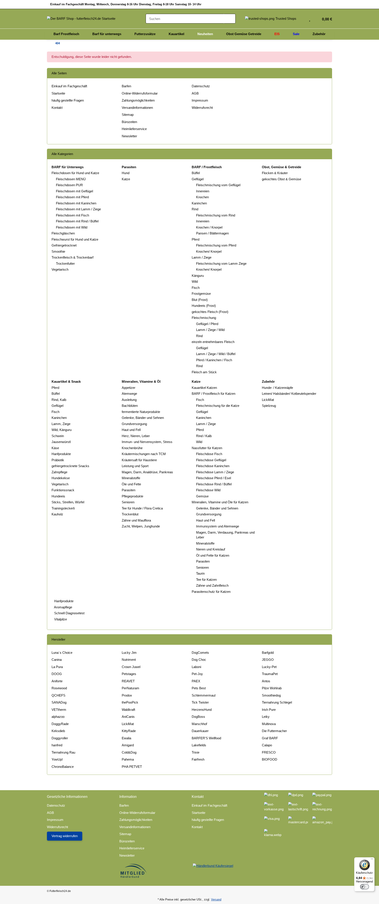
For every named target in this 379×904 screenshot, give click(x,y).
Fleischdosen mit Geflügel (74, 191)
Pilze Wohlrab (272, 688)
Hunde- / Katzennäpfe (277, 387)
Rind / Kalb (204, 436)
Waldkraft (128, 709)
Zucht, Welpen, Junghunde (141, 526)
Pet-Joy (197, 674)
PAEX (196, 681)
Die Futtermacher (274, 731)
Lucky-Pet (269, 667)
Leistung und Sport (135, 466)
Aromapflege (62, 607)
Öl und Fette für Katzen (212, 555)
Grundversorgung (134, 424)
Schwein (58, 436)
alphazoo (58, 716)
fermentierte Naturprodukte (141, 412)
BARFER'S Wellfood (206, 738)
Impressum (200, 100)
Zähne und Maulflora (136, 520)
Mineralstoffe (131, 478)
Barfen (126, 86)
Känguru (198, 275)
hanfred (57, 745)
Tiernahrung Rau (63, 752)
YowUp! (57, 759)
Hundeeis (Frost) (204, 305)
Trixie (195, 752)
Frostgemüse (201, 293)
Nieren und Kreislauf (210, 549)
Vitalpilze (60, 619)
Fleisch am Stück (204, 372)
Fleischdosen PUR (69, 185)
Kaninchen (199, 203)
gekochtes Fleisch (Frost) (210, 312)
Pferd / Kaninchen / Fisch (214, 360)
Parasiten (128, 490)
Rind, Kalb (59, 400)
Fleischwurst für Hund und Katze (75, 239)
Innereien (202, 191)
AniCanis (128, 716)
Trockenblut (130, 514)
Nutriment (129, 659)
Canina (57, 659)
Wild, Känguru (62, 430)
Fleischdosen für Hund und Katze (75, 173)
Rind (195, 209)
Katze (126, 179)
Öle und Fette (131, 484)
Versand (216, 899)
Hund (125, 173)
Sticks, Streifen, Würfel (68, 502)
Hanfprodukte (61, 454)
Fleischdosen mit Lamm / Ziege (78, 209)
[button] (302, 18)
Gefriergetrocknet (64, 245)
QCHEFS (58, 695)
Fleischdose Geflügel (211, 460)
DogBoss (198, 716)
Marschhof (199, 724)
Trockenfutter (65, 263)
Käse (55, 448)
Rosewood (59, 688)
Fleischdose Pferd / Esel (213, 478)
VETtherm (59, 709)
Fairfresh (198, 759)
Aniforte (57, 681)
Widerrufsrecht (202, 107)
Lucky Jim (129, 652)
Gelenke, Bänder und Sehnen (143, 418)
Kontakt (57, 107)
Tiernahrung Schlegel (277, 702)
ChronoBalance (63, 766)
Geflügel (198, 179)
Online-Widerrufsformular (140, 93)
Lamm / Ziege (201, 257)
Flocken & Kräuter (275, 173)
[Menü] (372, 860)
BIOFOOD (269, 759)
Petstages (129, 674)
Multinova (269, 724)
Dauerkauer (200, 731)
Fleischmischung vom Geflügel (218, 185)
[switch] (364, 886)
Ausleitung (129, 400)
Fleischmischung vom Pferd (216, 245)
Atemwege (129, 393)
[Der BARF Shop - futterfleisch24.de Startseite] (81, 18)
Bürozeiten (129, 122)
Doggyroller (60, 738)
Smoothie (58, 251)
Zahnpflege (59, 472)
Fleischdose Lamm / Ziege (215, 472)
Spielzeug (269, 405)
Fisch (196, 287)
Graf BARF (270, 738)
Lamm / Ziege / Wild (210, 330)
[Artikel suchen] (230, 19)
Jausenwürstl (61, 442)
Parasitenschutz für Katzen (211, 591)
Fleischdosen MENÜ (71, 179)
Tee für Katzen (206, 579)
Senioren (128, 502)
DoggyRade (60, 724)
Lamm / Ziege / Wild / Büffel (215, 354)
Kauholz (57, 514)
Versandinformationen (137, 107)
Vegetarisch (60, 269)
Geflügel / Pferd (207, 324)
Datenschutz (201, 86)
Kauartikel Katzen (204, 387)
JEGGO (268, 659)
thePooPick (130, 702)
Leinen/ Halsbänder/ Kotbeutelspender (289, 393)
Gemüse (202, 496)
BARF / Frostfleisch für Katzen (213, 393)
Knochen (202, 197)
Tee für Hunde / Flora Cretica (142, 508)
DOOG (57, 674)
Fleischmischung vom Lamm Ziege (221, 263)
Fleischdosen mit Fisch (72, 215)
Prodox (127, 695)
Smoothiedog (271, 695)
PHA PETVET (132, 766)
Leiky (266, 716)
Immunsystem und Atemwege (217, 526)
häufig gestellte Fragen (68, 100)
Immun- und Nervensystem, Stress (147, 442)
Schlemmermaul (203, 695)
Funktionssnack (63, 490)
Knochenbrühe (132, 448)
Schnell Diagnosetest (68, 613)
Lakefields (199, 745)
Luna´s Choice (62, 652)
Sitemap (128, 114)
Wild (195, 281)
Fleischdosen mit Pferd (72, 197)
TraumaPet (270, 674)
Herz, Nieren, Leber (136, 436)
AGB (195, 93)
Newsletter (129, 136)
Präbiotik (58, 460)
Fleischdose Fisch (209, 454)
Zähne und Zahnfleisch (212, 585)
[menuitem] (66, 34)
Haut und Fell (131, 430)
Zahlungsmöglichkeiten (138, 100)
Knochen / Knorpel (209, 227)
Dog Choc (199, 659)
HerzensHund (202, 709)
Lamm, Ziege (61, 424)
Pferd (195, 239)
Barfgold (268, 652)
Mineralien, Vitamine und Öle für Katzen (220, 502)
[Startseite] (48, 43)
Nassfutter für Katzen (207, 448)
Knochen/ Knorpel (209, 251)
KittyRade (129, 731)
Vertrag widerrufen (65, 836)
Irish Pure (269, 709)
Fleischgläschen (63, 233)
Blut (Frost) (200, 300)
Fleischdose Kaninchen (212, 466)
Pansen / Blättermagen (212, 233)
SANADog (59, 702)
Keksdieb (58, 731)
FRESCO (269, 752)
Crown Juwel (131, 667)
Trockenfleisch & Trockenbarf (72, 257)
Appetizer (128, 387)
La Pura (57, 667)
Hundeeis (58, 496)
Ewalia (126, 738)
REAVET (128, 681)
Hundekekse (61, 478)
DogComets (200, 652)
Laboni (196, 667)
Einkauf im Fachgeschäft (69, 86)
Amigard (128, 745)
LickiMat (268, 400)
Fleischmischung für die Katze (217, 405)
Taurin (200, 573)
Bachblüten (130, 405)
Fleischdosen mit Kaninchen (76, 203)
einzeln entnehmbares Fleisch (213, 342)
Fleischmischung (204, 318)
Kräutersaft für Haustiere (139, 460)
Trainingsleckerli (63, 508)
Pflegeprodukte (132, 496)
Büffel (196, 173)
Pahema (128, 759)
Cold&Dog (129, 752)
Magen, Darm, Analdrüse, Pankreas (147, 472)
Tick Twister (200, 702)
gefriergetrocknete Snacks (70, 466)
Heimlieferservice (134, 129)
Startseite (58, 93)
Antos (266, 681)
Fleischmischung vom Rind (215, 215)
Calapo (267, 745)
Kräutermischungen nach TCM (144, 454)
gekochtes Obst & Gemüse (281, 179)
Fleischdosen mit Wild (71, 227)
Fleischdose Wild (208, 490)
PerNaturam (130, 688)
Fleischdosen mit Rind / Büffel (77, 221)
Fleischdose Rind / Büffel (214, 484)
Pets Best (199, 688)
